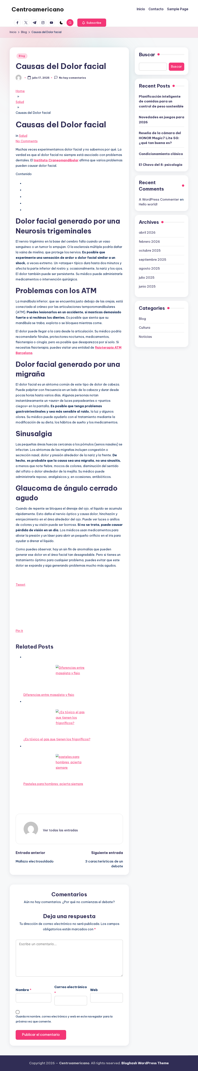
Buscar (147, 54)
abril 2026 (147, 232)
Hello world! (148, 204)
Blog (22, 55)
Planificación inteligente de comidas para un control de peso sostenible (161, 101)
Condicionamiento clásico (161, 154)
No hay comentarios (72, 77)
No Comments (27, 141)
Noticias (145, 337)
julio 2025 (146, 277)
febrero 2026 (149, 241)
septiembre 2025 (152, 259)
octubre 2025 (150, 250)
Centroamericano (38, 9)
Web (94, 990)
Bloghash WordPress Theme (145, 1063)
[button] (91, 23)
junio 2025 (147, 286)
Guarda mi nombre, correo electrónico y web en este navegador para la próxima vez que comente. (64, 1019)
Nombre (23, 990)
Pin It (19, 631)
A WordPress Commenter (159, 199)
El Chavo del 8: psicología (160, 165)
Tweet (20, 585)
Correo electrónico (70, 990)
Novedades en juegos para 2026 (161, 119)
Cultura (144, 327)
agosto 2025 (149, 268)
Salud (23, 136)
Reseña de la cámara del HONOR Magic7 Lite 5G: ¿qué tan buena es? (160, 138)
